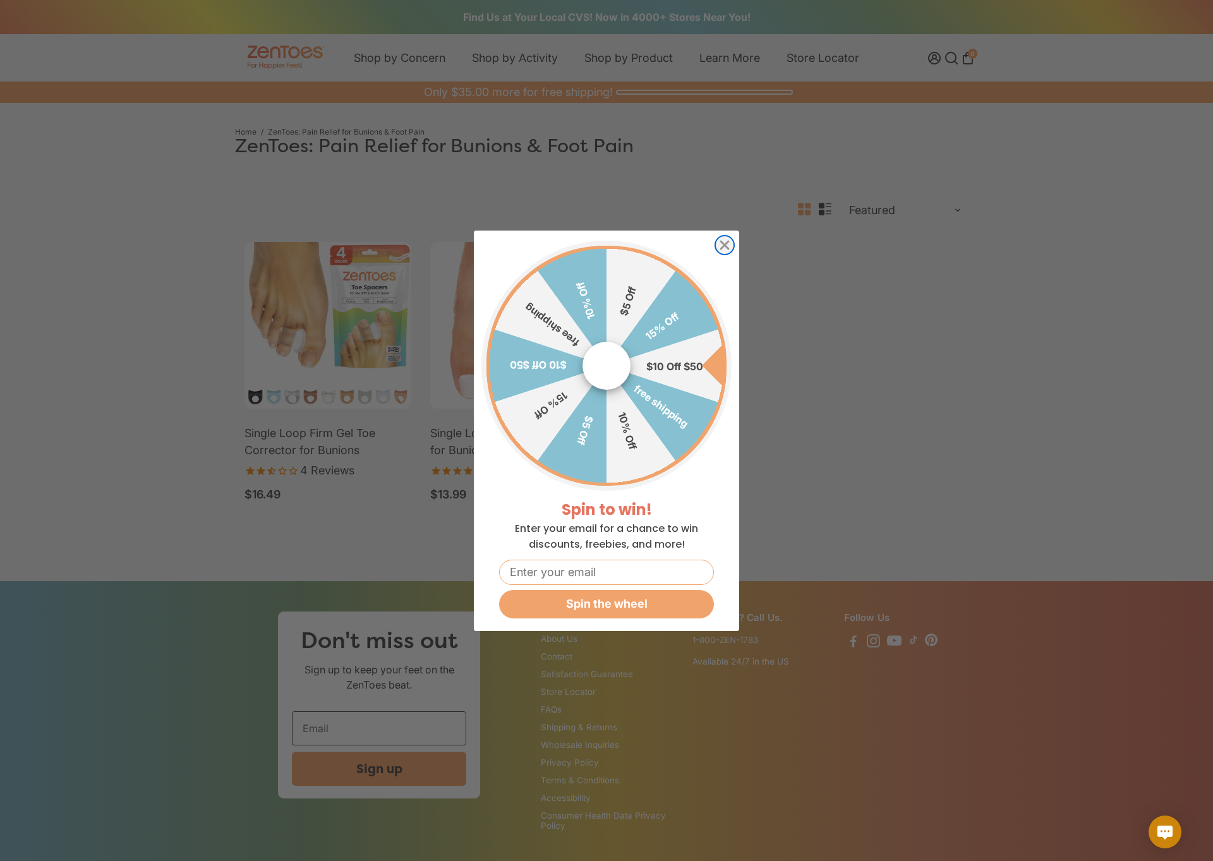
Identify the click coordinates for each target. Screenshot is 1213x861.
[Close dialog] (724, 245)
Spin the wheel (607, 603)
